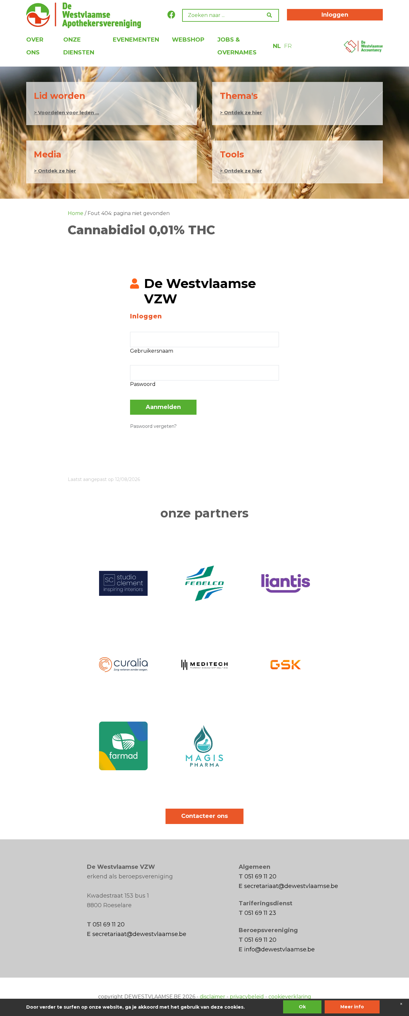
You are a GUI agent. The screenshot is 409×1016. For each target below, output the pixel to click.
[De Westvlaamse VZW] (83, 15)
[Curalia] (123, 664)
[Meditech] (204, 664)
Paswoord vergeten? (153, 426)
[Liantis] (285, 583)
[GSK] (285, 664)
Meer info (352, 1007)
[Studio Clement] (123, 583)
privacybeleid (247, 997)
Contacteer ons (204, 816)
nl (277, 46)
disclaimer (212, 997)
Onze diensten (78, 46)
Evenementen (136, 39)
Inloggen (334, 14)
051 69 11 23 (260, 912)
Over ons (34, 46)
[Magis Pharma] (204, 746)
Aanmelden (163, 407)
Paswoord (143, 384)
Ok (302, 1007)
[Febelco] (204, 583)
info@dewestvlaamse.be (279, 949)
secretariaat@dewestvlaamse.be (139, 934)
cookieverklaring (289, 997)
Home (75, 213)
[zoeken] (271, 15)
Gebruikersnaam (151, 351)
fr (288, 46)
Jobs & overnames (237, 46)
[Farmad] (123, 746)
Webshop (188, 39)
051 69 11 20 (109, 924)
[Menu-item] (363, 45)
